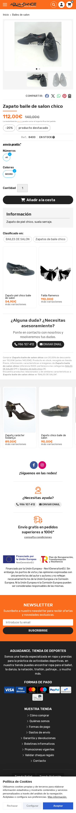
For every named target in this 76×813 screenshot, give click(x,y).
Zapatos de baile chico (31, 369)
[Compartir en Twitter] (53, 96)
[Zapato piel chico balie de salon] (20, 270)
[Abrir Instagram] (42, 465)
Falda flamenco (50, 295)
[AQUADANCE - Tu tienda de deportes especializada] (23, 4)
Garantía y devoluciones (39, 738)
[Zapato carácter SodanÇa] (20, 410)
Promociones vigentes (39, 749)
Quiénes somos (39, 721)
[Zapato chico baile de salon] (56, 410)
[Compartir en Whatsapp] (59, 96)
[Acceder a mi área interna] (61, 4)
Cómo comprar (39, 715)
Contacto (39, 760)
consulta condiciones (38, 537)
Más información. (57, 796)
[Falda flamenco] (56, 270)
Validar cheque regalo (39, 755)
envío (19, 121)
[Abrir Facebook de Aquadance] (33, 465)
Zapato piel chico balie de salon (18, 297)
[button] (36, 69)
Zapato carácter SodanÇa (14, 436)
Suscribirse (38, 630)
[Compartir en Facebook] (47, 96)
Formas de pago (39, 726)
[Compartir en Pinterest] (64, 96)
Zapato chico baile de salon (53, 436)
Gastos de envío (39, 732)
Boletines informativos (39, 743)
